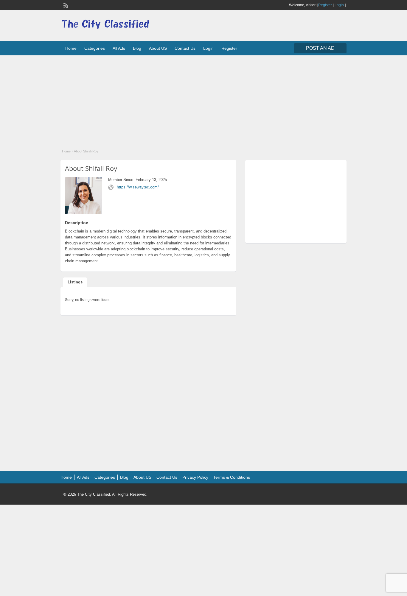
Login (339, 5)
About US (158, 48)
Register (325, 5)
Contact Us (185, 48)
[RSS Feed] (65, 4)
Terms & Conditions (231, 477)
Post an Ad (320, 48)
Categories (94, 48)
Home (71, 48)
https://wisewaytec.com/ (138, 187)
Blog (137, 48)
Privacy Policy (195, 477)
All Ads (119, 48)
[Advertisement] (203, 98)
